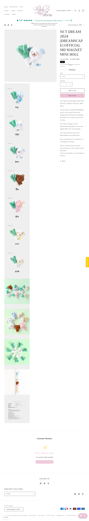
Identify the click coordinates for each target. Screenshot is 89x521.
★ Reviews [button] (87, 262)
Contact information (71, 515)
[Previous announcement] (29, 25)
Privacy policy (41, 515)
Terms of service (51, 515)
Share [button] (64, 161)
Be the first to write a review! (44, 462)
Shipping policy (60, 515)
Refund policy (32, 515)
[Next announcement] (60, 25)
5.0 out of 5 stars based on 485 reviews (48, 20)
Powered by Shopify (22, 515)
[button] (6, 10)
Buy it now (72, 95)
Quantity (62, 81)
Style (61, 73)
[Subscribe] (34, 494)
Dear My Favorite (13, 515)
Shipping (70, 64)
